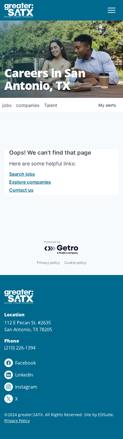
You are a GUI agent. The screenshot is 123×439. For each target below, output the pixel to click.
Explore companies (30, 182)
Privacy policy (48, 262)
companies (27, 105)
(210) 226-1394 (19, 348)
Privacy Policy (17, 420)
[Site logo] (19, 10)
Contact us (21, 190)
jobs (6, 105)
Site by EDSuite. (99, 414)
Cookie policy (75, 262)
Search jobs (22, 174)
